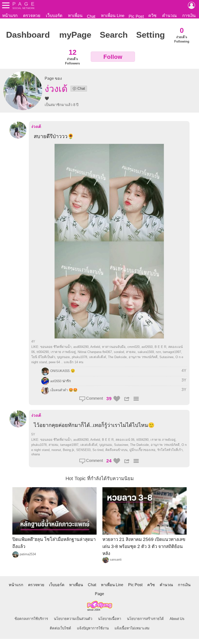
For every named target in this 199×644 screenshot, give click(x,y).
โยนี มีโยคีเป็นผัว (43, 357)
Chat (91, 16)
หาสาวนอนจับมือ (113, 347)
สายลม (131, 352)
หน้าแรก (9, 15)
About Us (177, 619)
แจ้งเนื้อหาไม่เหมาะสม (132, 628)
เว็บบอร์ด (54, 15)
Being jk (68, 450)
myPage (75, 34)
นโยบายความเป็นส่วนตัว (73, 619)
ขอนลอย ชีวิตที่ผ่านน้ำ (55, 347)
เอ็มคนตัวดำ (59, 390)
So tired (97, 450)
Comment (94, 398)
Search (114, 34)
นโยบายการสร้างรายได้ (145, 619)
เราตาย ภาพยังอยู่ (63, 352)
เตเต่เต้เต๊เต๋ (97, 357)
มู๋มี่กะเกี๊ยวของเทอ (142, 450)
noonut (56, 450)
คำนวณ (169, 15)
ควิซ (152, 15)
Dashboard (28, 34)
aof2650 (147, 347)
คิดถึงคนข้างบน (116, 450)
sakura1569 (146, 352)
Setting (150, 34)
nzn (158, 352)
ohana (35, 454)
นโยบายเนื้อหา (109, 619)
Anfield (95, 347)
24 (109, 460)
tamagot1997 (172, 352)
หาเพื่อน (75, 15)
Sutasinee (166, 357)
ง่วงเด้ (36, 126)
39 (109, 398)
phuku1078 (79, 357)
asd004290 (81, 347)
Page (99, 594)
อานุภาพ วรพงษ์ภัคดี (143, 357)
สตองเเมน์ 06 (125, 439)
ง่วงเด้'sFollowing (181, 34)
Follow (112, 56)
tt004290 (43, 352)
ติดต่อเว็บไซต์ (60, 628)
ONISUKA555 (60, 371)
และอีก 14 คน (73, 362)
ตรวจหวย (31, 15)
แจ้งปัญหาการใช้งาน (93, 628)
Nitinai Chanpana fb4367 (95, 352)
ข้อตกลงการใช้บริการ (31, 619)
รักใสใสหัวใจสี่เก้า (169, 450)
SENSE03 (83, 450)
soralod (119, 352)
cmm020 (133, 347)
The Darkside (117, 357)
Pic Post (136, 16)
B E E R (160, 347)
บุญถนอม (63, 357)
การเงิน (189, 15)
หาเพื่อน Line (112, 15)
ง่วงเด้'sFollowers (72, 56)
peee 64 (54, 362)
